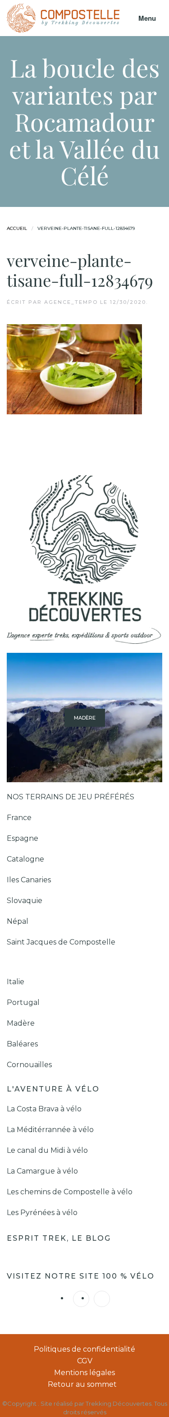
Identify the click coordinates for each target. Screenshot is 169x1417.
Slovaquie (25, 900)
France (20, 817)
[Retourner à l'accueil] (63, 18)
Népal (17, 921)
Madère (21, 1023)
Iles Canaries (30, 880)
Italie (15, 981)
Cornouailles (29, 1064)
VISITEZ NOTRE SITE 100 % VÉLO (81, 1276)
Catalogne (25, 859)
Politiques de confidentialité (84, 1349)
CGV (84, 1361)
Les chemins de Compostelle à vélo (69, 1192)
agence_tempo (71, 302)
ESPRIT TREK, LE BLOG (60, 1238)
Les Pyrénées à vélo (42, 1212)
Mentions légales (84, 1372)
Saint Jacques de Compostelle (61, 942)
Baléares (22, 1044)
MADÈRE (85, 717)
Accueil (17, 228)
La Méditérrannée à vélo (50, 1129)
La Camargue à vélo (43, 1171)
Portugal (23, 1002)
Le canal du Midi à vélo (47, 1150)
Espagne (23, 838)
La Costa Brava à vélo (45, 1109)
